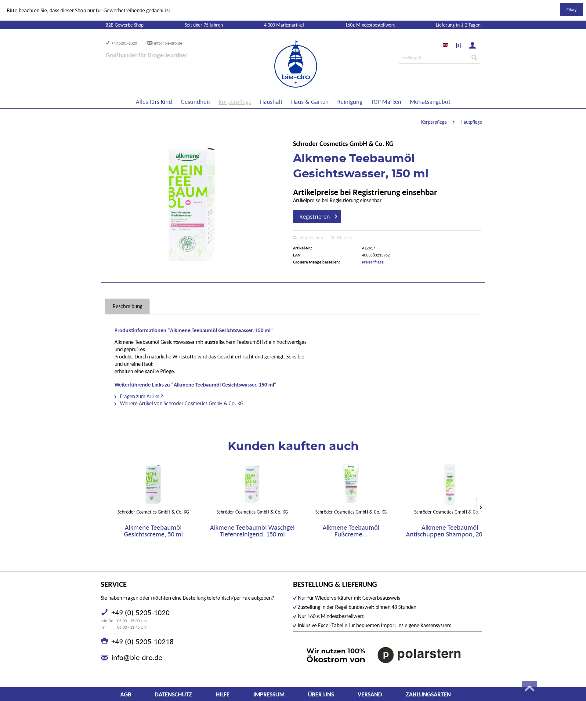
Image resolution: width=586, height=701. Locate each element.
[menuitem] (458, 45)
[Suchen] (474, 58)
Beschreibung (127, 306)
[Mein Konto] (472, 45)
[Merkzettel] (458, 45)
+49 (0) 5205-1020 (140, 612)
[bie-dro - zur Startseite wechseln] (277, 63)
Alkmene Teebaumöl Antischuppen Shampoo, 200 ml (450, 531)
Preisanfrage (373, 262)
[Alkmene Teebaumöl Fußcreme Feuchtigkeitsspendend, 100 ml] (351, 484)
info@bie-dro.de (168, 43)
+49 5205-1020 (124, 43)
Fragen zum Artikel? (141, 396)
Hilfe (223, 694)
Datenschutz (173, 694)
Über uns (321, 694)
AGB (125, 694)
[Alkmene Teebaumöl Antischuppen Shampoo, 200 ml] (450, 484)
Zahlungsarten (428, 694)
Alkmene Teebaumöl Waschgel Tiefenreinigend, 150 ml (252, 531)
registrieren (314, 216)
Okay (571, 9)
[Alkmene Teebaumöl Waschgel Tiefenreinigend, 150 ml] (252, 484)
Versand (370, 694)
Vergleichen (310, 237)
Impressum (268, 694)
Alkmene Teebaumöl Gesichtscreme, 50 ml (153, 531)
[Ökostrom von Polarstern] (387, 655)
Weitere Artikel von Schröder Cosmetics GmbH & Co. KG (181, 403)
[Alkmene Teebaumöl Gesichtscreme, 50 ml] (153, 484)
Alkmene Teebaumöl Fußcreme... (351, 531)
